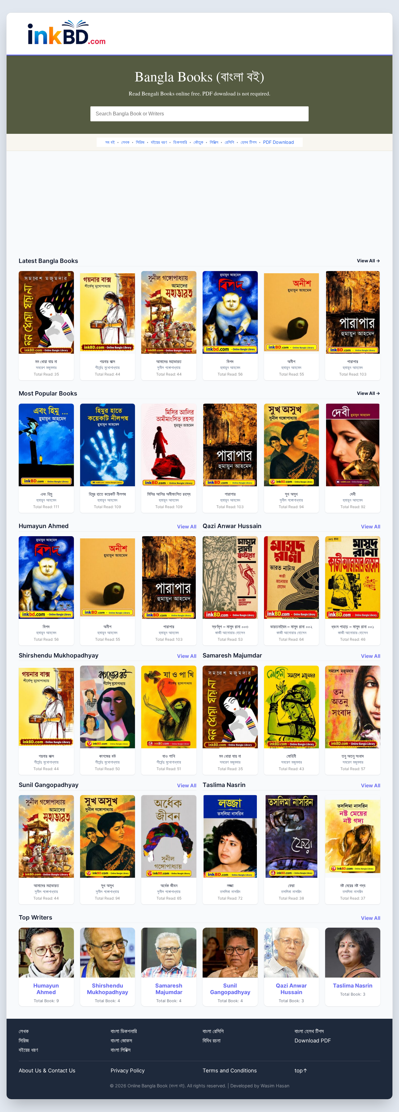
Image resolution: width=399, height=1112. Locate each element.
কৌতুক (198, 142)
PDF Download (278, 142)
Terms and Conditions (230, 1070)
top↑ (301, 1070)
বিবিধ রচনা (211, 1040)
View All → (368, 260)
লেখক (125, 142)
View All (186, 526)
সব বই (110, 142)
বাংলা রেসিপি (213, 1031)
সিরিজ (140, 142)
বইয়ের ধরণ (159, 142)
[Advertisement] (199, 210)
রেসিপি (229, 142)
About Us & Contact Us (47, 1070)
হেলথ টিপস (249, 142)
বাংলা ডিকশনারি (124, 1031)
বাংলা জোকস (121, 1040)
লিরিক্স (214, 142)
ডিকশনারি (180, 142)
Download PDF (313, 1040)
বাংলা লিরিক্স (121, 1050)
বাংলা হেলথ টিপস (309, 1031)
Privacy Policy (128, 1070)
